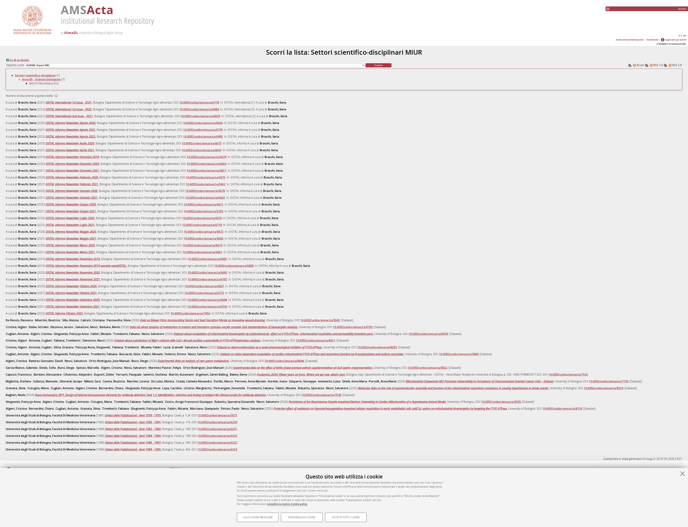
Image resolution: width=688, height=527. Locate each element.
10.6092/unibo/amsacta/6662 (205, 184)
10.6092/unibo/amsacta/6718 (202, 225)
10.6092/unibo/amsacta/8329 (603, 388)
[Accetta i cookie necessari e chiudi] (682, 473)
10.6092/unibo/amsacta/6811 (206, 171)
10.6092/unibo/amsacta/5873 (217, 415)
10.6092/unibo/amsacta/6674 (202, 245)
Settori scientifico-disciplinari (35, 75)
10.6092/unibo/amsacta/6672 (203, 232)
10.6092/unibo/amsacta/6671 (203, 204)
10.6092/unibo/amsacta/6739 (203, 130)
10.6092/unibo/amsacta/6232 (217, 436)
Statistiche (652, 39)
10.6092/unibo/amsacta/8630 (377, 347)
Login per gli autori (675, 39)
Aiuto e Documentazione (630, 39)
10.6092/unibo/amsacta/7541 (568, 374)
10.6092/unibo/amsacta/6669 (203, 123)
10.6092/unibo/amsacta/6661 (202, 252)
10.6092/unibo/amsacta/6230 (217, 422)
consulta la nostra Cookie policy (287, 504)
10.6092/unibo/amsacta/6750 (207, 307)
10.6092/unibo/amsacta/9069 (459, 354)
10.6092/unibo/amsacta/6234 (217, 449)
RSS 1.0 (658, 65)
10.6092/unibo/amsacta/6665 (207, 273)
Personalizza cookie (301, 517)
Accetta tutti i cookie (346, 517)
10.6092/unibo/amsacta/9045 (320, 320)
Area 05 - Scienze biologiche (41, 79)
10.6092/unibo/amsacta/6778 (199, 102)
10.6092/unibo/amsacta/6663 (205, 198)
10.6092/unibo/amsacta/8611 (315, 340)
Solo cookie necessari (258, 517)
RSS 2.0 (676, 65)
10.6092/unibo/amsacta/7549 (321, 395)
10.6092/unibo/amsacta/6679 (206, 157)
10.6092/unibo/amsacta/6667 (204, 286)
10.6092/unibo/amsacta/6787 (207, 279)
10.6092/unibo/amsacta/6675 (205, 177)
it (679, 35)
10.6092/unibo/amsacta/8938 (501, 402)
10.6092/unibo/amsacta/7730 (609, 381)
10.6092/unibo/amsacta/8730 (352, 327)
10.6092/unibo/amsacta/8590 (428, 334)
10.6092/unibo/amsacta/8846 (284, 361)
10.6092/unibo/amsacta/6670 (202, 218)
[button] (378, 65)
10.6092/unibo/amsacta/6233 (217, 443)
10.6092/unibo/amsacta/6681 (207, 259)
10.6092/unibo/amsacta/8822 (427, 368)
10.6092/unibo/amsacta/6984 (199, 109)
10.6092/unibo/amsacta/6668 (207, 300)
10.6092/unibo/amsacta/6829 (200, 116)
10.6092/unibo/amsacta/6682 (203, 238)
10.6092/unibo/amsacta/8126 (562, 409)
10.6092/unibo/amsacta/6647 (201, 150)
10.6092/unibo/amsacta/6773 (204, 293)
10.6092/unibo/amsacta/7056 (190, 313)
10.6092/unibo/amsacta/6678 (205, 191)
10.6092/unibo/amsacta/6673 (201, 143)
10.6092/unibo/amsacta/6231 (217, 429)
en (684, 35)
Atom (640, 65)
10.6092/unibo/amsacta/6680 (234, 266)
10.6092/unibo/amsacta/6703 (203, 211)
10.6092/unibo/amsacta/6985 (203, 137)
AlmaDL (682, 8)
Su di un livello (19, 60)
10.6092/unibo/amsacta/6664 (206, 164)
